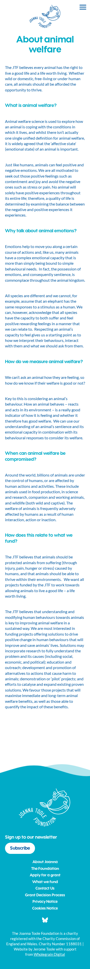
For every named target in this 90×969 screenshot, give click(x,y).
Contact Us (45, 889)
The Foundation (45, 869)
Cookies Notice (45, 909)
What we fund (45, 882)
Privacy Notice (45, 902)
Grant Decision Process (45, 895)
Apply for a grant (45, 875)
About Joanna (45, 862)
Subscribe (20, 848)
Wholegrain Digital (49, 954)
